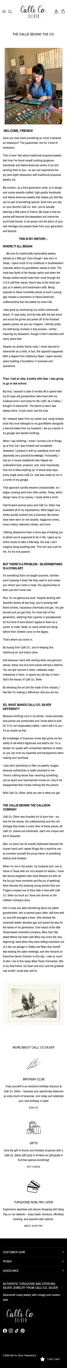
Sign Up (33, 1107)
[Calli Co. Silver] (33, 11)
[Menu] (4, 11)
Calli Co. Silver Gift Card (18, 1155)
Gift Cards (33, 1166)
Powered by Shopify (33, 1355)
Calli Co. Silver (16, 1355)
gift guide (54, 1155)
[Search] (12, 11)
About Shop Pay (33, 1225)
